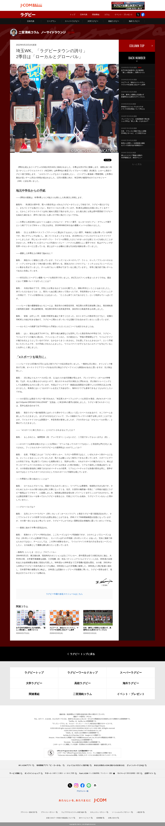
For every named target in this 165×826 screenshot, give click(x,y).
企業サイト (149, 773)
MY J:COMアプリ (25, 765)
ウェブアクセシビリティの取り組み (72, 812)
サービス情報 (14, 773)
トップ (72, 14)
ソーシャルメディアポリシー (121, 812)
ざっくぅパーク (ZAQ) (135, 765)
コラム (107, 14)
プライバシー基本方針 (28, 812)
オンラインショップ (32, 773)
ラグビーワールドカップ (82, 672)
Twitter (138, 14)
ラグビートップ (34, 672)
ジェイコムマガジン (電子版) (78, 765)
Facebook (143, 14)
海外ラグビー (134, 21)
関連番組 (95, 14)
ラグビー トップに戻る (82, 654)
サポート (59, 773)
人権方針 (139, 812)
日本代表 (83, 14)
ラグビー (28, 14)
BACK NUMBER (136, 58)
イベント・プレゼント (124, 14)
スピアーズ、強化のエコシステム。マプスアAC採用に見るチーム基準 (64, 629)
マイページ (128, 773)
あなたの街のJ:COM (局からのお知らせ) (109, 765)
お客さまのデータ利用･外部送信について (59, 818)
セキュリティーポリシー (98, 812)
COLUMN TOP (136, 45)
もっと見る (137, 164)
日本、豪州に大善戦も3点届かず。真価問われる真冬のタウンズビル (97, 629)
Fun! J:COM (95, 773)
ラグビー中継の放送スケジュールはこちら (64, 594)
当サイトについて (84, 818)
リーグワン (51, 21)
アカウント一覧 (82, 791)
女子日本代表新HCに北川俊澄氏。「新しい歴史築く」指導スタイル (31, 629)
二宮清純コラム (82, 693)
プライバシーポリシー (48, 812)
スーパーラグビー (72, 21)
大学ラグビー (92, 21)
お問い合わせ (112, 818)
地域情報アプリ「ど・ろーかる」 (49, 765)
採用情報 (99, 818)
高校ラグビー (113, 21)
